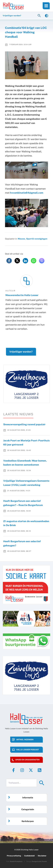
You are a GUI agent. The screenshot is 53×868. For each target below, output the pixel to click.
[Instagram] (22, 770)
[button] (40, 15)
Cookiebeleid (29, 856)
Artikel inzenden (24, 740)
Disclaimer (42, 856)
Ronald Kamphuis (16, 861)
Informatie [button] (27, 797)
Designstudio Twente (39, 861)
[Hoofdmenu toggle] (46, 5)
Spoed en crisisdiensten (27, 760)
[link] (46, 15)
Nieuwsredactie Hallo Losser (21, 295)
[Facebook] (13, 770)
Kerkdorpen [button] (28, 821)
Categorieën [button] (27, 809)
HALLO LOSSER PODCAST (27, 750)
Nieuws (21, 238)
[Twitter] (31, 770)
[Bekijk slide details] (26, 384)
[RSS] (40, 770)
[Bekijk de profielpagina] (26, 281)
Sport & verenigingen (36, 238)
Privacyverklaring (14, 856)
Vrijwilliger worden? (21, 351)
